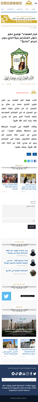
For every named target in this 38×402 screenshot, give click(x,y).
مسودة (29, 154)
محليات (26, 9)
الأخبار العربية (19, 9)
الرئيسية (33, 9)
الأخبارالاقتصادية (10, 9)
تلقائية (34, 154)
